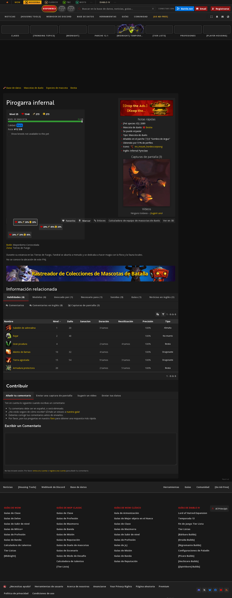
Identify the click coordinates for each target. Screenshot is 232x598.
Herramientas (171, 487)
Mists (83, 2)
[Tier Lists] (63, 566)
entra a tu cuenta (40, 470)
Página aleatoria (145, 586)
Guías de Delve (12, 518)
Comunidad (141, 16)
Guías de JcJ (120, 545)
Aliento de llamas (21, 351)
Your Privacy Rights (121, 586)
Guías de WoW (12, 507)
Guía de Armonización (126, 513)
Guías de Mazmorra (68, 523)
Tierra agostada (21, 359)
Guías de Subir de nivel (17, 523)
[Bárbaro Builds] (187, 534)
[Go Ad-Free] (160, 16)
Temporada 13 (186, 518)
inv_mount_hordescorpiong (148, 146)
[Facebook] (215, 590)
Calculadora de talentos (17, 545)
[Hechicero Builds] (188, 561)
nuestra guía (73, 411)
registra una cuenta (57, 470)
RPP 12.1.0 (62, 8)
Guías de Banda (12, 539)
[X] (204, 590)
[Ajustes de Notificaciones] (217, 16)
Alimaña (167, 327)
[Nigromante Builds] (189, 545)
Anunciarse (99, 586)
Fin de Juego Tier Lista (191, 523)
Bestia (73, 87)
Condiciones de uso (43, 593)
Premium (164, 586)
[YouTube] (221, 590)
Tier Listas (10, 550)
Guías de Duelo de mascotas (73, 545)
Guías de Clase (12, 513)
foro (52, 418)
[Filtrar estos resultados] (163, 314)
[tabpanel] (90, 344)
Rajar (15, 335)
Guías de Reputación (68, 539)
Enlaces (101, 220)
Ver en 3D (168, 220)
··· (91, 2)
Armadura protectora (24, 367)
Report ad (225, 479)
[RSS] (226, 590)
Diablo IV (108, 2)
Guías (125, 16)
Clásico (53, 2)
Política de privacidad (16, 593)
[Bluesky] (210, 590)
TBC (69, 2)
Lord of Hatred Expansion (192, 513)
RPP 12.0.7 (71, 8)
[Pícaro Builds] (186, 555)
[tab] (16, 297)
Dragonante (167, 352)
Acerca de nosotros (78, 586)
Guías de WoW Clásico (127, 507)
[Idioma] (228, 16)
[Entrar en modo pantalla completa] (211, 16)
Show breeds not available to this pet (30, 133)
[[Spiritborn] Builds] (189, 566)
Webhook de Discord (58, 16)
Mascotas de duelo (33, 87)
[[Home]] (21, 9)
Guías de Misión (65, 534)
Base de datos (85, 16)
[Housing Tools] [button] (31, 16)
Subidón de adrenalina (24, 327)
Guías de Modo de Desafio (71, 555)
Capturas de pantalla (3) (146, 157)
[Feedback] (222, 16)
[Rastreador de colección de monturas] (90, 273)
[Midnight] (10, 555)
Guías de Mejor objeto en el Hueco (133, 518)
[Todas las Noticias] (7, 2)
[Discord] (198, 590)
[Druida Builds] (186, 539)
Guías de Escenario (67, 550)
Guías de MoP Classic (69, 507)
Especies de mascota (57, 87)
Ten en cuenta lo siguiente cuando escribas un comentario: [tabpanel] (50, 436)
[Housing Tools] (27, 487)
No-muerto (168, 336)
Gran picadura (20, 343)
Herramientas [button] (107, 16)
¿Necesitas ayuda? (20, 586)
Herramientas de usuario (49, 586)
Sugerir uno (156, 213)
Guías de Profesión (14, 534)
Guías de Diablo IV (189, 507)
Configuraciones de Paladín (193, 550)
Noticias (10, 16)
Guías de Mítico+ (13, 529)
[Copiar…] (157, 314)
